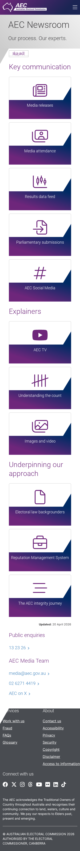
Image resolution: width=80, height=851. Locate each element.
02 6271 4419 (22, 683)
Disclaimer (51, 756)
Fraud (7, 728)
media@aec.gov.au (27, 673)
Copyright (51, 749)
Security (49, 742)
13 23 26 (17, 647)
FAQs (7, 735)
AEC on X (18, 693)
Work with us (13, 721)
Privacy (49, 735)
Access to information (61, 763)
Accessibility (53, 728)
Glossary (10, 742)
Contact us (52, 721)
